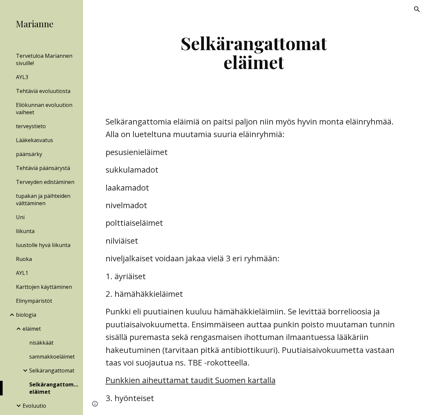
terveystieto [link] (31, 126)
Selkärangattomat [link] (51, 370)
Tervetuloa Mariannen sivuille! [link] (44, 59)
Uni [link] (20, 217)
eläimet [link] (32, 328)
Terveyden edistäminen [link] (45, 182)
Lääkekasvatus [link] (34, 140)
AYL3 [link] (22, 77)
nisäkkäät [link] (41, 342)
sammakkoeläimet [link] (52, 356)
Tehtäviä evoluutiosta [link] (43, 91)
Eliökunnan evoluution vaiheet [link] (44, 108)
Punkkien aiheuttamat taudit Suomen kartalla (191, 379)
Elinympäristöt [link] (34, 300)
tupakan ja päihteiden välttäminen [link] (43, 199)
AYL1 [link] (22, 273)
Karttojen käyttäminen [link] (44, 286)
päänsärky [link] (29, 154)
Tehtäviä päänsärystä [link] (43, 168)
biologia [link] (26, 314)
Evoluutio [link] (34, 405)
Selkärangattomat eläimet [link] (54, 388)
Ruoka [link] (24, 259)
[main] (253, 52)
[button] (417, 9)
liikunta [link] (25, 231)
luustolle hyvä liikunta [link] (43, 245)
